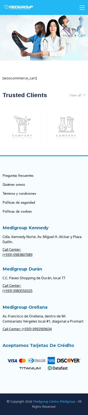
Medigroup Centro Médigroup (54, 402)
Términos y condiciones (19, 193)
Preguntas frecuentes (18, 175)
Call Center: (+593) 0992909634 (27, 329)
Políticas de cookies (17, 211)
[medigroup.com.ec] (18, 7)
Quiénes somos (14, 184)
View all (75, 95)
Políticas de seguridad (19, 202)
